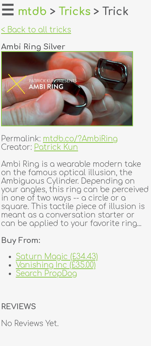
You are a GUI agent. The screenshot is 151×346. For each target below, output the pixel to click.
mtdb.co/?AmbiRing (80, 139)
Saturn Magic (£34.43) (57, 257)
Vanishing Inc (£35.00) (56, 265)
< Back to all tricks (36, 30)
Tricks (75, 12)
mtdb (32, 12)
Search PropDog (46, 273)
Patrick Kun (56, 147)
